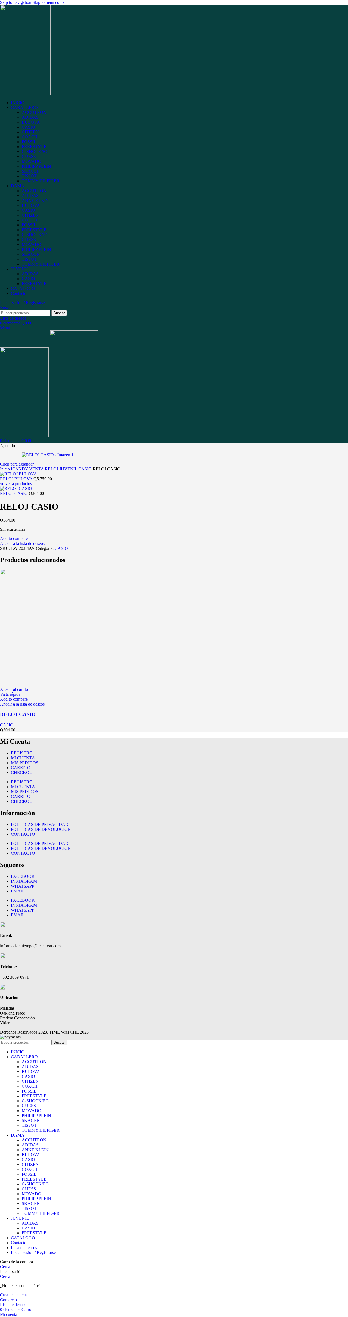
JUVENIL (68, 469)
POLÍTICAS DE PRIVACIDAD (40, 824)
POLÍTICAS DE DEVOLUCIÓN (41, 829)
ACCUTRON (34, 112)
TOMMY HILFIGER (41, 181)
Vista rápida (10, 694)
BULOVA (31, 122)
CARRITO (20, 767)
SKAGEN (31, 171)
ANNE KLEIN (35, 200)
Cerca (5, 1266)
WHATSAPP (22, 886)
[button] (14, 689)
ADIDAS (30, 117)
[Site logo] (25, 93)
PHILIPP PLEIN (36, 166)
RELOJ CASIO (14, 493)
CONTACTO (23, 834)
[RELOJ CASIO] (58, 684)
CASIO (28, 127)
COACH (30, 137)
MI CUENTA (23, 758)
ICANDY (20, 469)
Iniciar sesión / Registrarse (33, 1252)
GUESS (29, 156)
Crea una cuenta (14, 1295)
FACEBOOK (23, 876)
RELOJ (52, 469)
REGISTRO (22, 753)
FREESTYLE (34, 146)
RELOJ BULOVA (16, 478)
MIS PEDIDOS (24, 762)
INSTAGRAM (24, 881)
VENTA (37, 469)
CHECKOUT (23, 772)
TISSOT (29, 176)
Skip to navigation (16, 2)
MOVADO (31, 161)
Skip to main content (50, 2)
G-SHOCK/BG (35, 151)
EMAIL (18, 891)
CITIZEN (30, 132)
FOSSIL (29, 141)
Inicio (5, 469)
